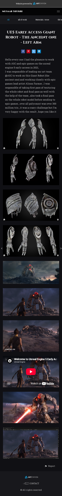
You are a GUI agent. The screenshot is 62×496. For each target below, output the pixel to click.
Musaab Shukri (12, 11)
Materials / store (42, 19)
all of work (22, 19)
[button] (49, 466)
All (8, 19)
